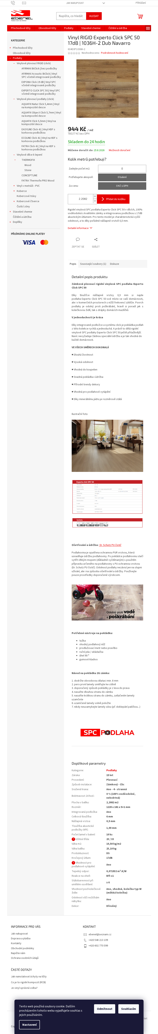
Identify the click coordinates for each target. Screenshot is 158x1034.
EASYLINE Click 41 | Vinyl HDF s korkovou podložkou (38, 131)
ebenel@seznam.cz (100, 934)
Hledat (94, 16)
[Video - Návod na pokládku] (107, 730)
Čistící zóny (23, 207)
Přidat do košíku (115, 199)
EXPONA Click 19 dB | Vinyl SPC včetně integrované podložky (39, 83)
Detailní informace (78, 228)
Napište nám (18, 953)
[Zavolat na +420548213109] (16, 3)
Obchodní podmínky (22, 948)
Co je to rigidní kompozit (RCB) (28, 982)
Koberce (22, 191)
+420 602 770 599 (98, 946)
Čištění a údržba (22, 217)
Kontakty (16, 943)
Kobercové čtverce (28, 201)
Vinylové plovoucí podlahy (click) (35, 99)
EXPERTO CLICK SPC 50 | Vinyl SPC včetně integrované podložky (41, 92)
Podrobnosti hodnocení (114, 53)
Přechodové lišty (23, 48)
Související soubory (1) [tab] (93, 264)
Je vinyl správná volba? (24, 988)
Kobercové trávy (26, 196)
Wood (27, 165)
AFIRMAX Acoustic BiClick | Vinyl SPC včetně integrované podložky (41, 75)
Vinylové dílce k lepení (29, 155)
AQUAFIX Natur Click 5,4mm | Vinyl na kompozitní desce (40, 105)
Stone (27, 170)
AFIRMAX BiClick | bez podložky (39, 69)
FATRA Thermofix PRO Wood (38, 181)
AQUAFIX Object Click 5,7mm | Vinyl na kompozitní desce (41, 114)
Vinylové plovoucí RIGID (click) (34, 63)
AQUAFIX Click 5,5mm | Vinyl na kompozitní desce (39, 122)
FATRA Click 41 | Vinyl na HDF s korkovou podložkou (38, 147)
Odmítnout (104, 1009)
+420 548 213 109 (98, 940)
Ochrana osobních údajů (25, 958)
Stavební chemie (22, 212)
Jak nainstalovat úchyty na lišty (29, 977)
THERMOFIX (28, 160)
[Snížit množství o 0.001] (95, 201)
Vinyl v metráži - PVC (28, 186)
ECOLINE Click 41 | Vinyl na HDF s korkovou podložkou (39, 139)
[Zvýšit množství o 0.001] (95, 196)
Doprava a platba (20, 938)
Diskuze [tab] (114, 264)
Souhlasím (128, 1009)
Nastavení (29, 1025)
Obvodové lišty (22, 53)
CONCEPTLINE (29, 175)
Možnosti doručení (119, 150)
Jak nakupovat (75, 3)
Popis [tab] (73, 264)
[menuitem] (20, 28)
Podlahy (17, 58)
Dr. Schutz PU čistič (110, 545)
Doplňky (17, 222)
